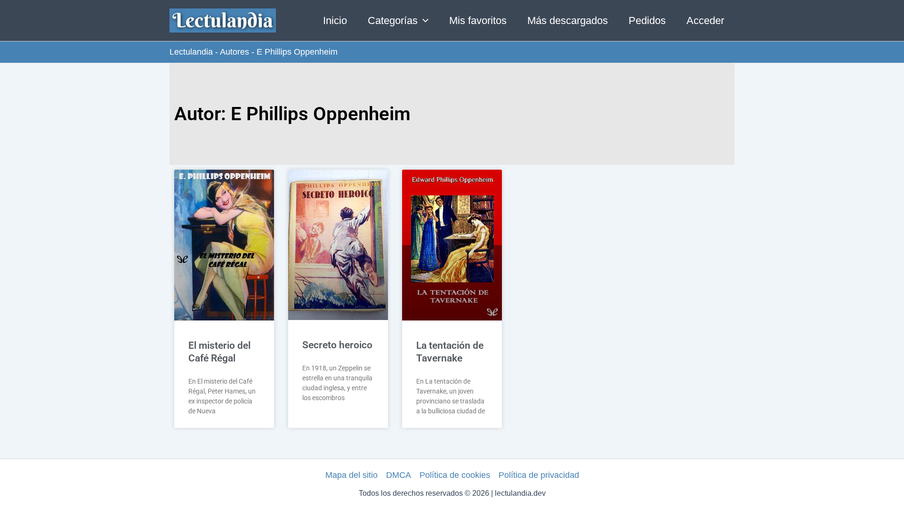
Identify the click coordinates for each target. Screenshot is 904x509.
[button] (423, 21)
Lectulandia (191, 52)
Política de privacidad (539, 475)
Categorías (393, 20)
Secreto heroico (337, 345)
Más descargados (567, 20)
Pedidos (647, 20)
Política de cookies (455, 475)
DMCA (398, 475)
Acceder (705, 20)
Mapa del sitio (351, 475)
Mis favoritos (478, 20)
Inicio (335, 20)
